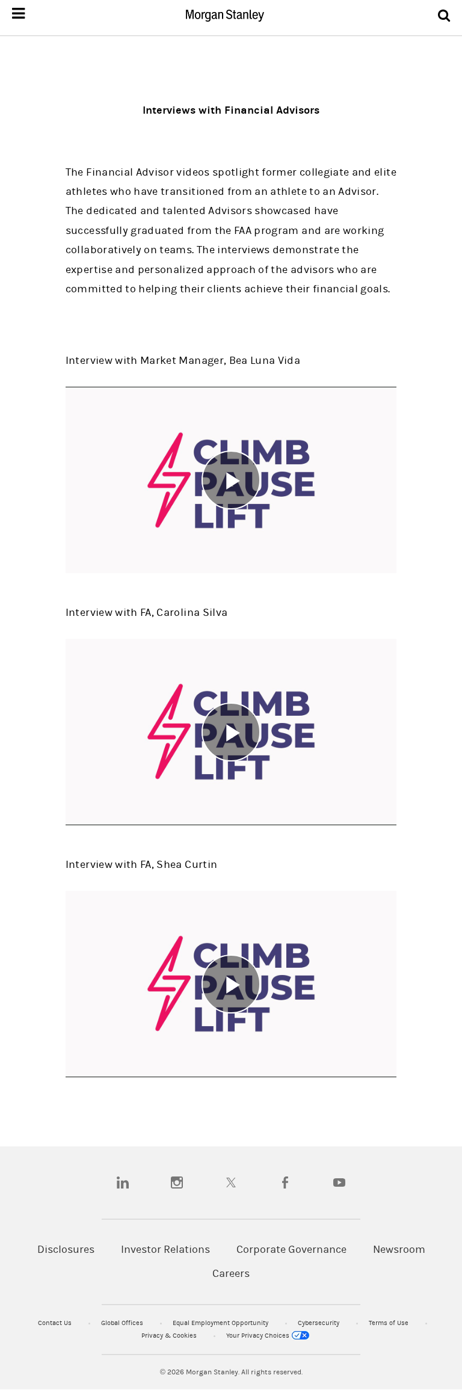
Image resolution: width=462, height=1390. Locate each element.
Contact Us (55, 1323)
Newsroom (399, 1249)
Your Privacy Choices (258, 1335)
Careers (231, 1273)
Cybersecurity (319, 1323)
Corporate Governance (291, 1249)
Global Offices (123, 1323)
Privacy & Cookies (170, 1335)
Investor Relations (165, 1249)
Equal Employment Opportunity (221, 1323)
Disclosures (65, 1249)
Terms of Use (389, 1323)
